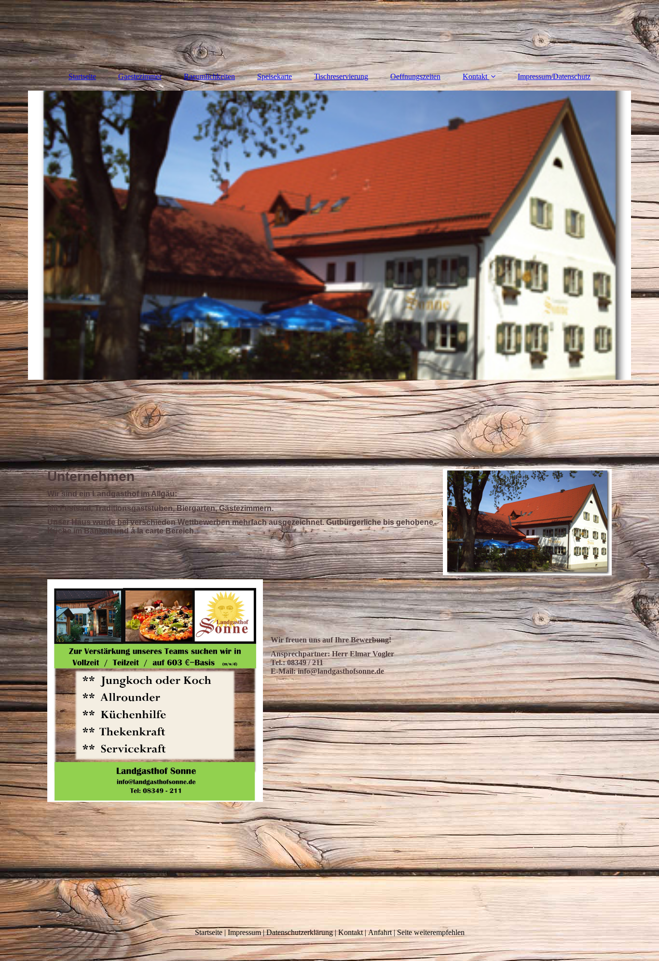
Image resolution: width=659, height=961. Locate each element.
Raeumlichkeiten (209, 76)
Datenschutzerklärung (299, 932)
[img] (329, 235)
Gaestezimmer (140, 76)
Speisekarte (274, 76)
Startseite (82, 76)
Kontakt (475, 76)
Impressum (244, 932)
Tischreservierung (341, 76)
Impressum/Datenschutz (554, 76)
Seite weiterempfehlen (431, 932)
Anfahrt (380, 932)
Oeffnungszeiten (415, 76)
